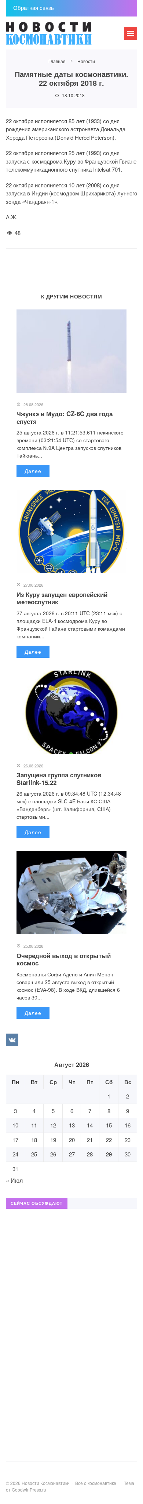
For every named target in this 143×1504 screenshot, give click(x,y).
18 (34, 1140)
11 (34, 1125)
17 (15, 1140)
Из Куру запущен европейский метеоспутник (61, 598)
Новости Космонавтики (61, 36)
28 (90, 1154)
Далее (33, 470)
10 (15, 1125)
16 (128, 1125)
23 (128, 1140)
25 (34, 1154)
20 (72, 1140)
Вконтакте (12, 1040)
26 (53, 1154)
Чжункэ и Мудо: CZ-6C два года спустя (64, 417)
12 (53, 1125)
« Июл (14, 1180)
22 (109, 1140)
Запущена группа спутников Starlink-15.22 (58, 778)
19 (53, 1140)
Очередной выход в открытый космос (63, 959)
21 (90, 1140)
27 (72, 1154)
